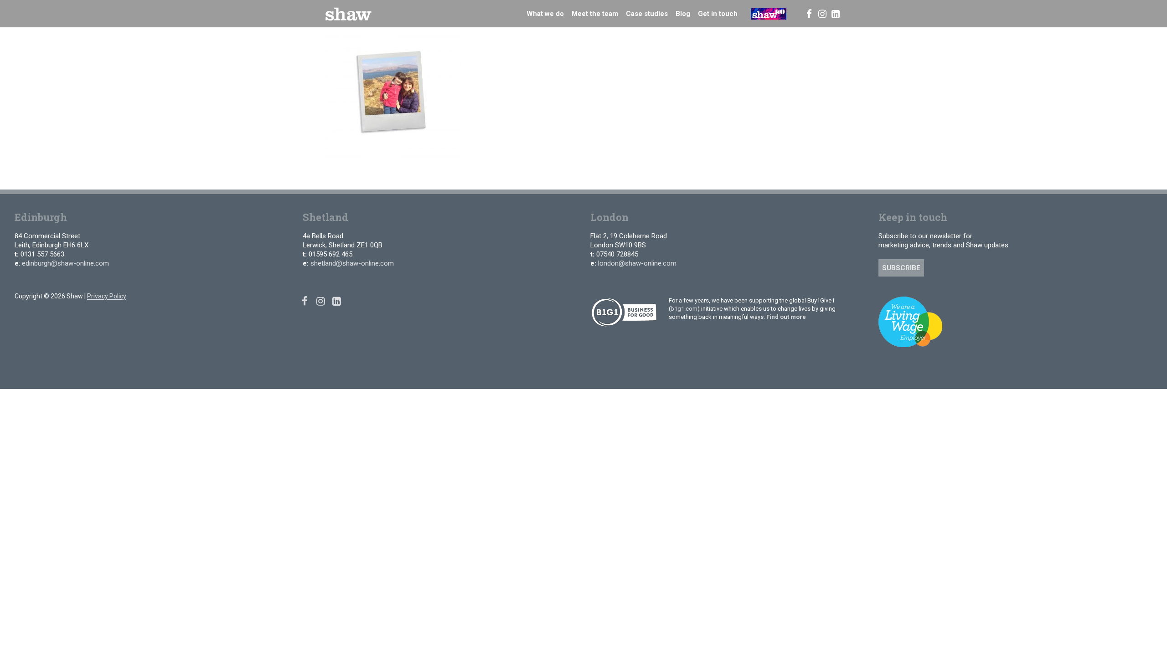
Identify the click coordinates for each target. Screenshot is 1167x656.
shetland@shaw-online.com (352, 263)
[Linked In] (835, 13)
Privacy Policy (106, 296)
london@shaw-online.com (637, 263)
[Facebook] (809, 13)
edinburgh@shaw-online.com (65, 263)
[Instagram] (822, 13)
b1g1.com (684, 308)
